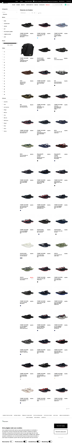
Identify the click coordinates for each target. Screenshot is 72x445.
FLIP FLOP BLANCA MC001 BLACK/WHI (58, 83)
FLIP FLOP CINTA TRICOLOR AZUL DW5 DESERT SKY (58, 352)
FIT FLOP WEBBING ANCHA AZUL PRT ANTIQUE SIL (58, 327)
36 (4, 65)
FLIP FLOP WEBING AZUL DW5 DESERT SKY (23, 182)
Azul (5, 104)
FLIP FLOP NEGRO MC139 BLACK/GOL (24, 107)
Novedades (42, 4)
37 (4, 67)
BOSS (55, 58)
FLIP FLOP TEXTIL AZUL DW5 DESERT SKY (40, 255)
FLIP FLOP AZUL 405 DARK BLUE (58, 132)
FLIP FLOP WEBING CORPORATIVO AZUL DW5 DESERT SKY (41, 207)
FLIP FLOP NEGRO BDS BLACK (23, 303)
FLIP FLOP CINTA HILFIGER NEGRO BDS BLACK (41, 376)
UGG (21, 80)
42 (4, 81)
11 (4, 57)
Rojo (5, 125)
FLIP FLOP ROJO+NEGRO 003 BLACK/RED (57, 157)
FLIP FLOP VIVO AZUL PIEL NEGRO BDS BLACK (24, 207)
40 (4, 75)
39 (4, 73)
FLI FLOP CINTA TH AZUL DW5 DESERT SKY (41, 83)
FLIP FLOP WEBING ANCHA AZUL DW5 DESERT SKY (40, 182)
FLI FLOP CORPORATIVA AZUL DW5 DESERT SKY (24, 60)
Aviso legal (55, 415)
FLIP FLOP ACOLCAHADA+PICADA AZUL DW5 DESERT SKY (41, 133)
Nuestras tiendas (17, 415)
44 (4, 86)
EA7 (55, 80)
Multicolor (6, 120)
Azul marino (6, 107)
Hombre (18, 4)
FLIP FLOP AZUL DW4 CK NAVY (58, 232)
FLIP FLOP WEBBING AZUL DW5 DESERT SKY (58, 207)
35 (4, 62)
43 (4, 83)
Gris (5, 115)
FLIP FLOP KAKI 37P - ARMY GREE (58, 255)
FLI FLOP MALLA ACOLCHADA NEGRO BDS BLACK (24, 35)
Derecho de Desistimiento (64, 415)
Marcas (36, 4)
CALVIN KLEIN (40, 58)
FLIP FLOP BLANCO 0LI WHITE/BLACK (23, 255)
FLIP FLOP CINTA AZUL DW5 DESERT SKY (40, 352)
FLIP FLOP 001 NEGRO (58, 59)
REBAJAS (48, 4)
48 (4, 94)
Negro (5, 123)
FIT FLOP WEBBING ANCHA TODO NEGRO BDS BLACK (24, 327)
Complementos (29, 4)
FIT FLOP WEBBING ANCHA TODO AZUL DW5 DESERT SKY (41, 327)
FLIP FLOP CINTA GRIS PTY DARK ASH (24, 352)
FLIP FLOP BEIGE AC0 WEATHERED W (24, 400)
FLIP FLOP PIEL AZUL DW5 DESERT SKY (24, 132)
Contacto (69, 1)
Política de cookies (48, 415)
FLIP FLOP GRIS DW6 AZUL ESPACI (24, 279)
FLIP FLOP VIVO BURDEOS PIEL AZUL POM (58, 182)
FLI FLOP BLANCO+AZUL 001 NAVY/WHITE (41, 157)
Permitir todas (61, 426)
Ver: (32, 12)
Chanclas (5, 14)
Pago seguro (37, 417)
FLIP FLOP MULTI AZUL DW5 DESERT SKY (57, 279)
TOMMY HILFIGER (24, 33)
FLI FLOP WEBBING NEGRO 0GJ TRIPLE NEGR (41, 60)
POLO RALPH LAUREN (40, 155)
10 (4, 51)
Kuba (17, 1)
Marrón (5, 117)
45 (4, 89)
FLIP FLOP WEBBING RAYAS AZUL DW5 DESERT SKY (58, 303)
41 (4, 78)
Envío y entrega (29, 417)
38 (4, 70)
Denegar (60, 437)
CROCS (56, 253)
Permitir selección (61, 431)
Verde (5, 131)
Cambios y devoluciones (7, 415)
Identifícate (61, 1)
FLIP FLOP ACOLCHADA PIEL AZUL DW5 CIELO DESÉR (57, 107)
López (21, 1)
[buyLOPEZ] (5, 4)
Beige (5, 109)
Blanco (5, 112)
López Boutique (28, 1)
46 (4, 91)
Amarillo (6, 101)
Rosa (5, 128)
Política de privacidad (37, 415)
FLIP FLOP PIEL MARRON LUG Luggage (23, 83)
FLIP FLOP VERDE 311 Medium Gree (24, 156)
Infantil (23, 4)
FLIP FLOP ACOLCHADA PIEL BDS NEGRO (40, 107)
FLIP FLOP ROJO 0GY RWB (41, 400)
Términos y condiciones (27, 415)
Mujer (13, 4)
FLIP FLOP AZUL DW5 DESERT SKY (41, 35)
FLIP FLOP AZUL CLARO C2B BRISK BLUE (57, 35)
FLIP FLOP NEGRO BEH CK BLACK (40, 232)
